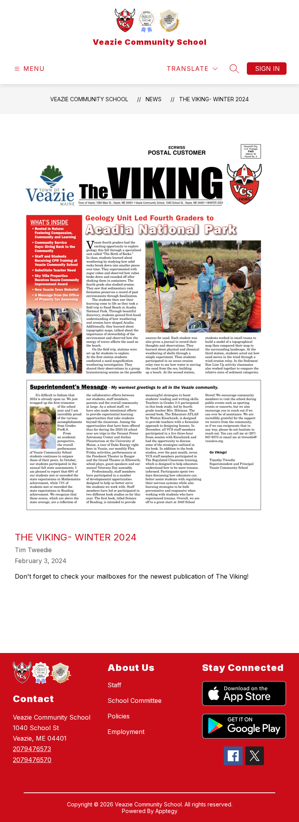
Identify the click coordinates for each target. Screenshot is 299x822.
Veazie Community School (89, 99)
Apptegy (166, 811)
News (154, 99)
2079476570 (32, 760)
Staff (114, 685)
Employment (125, 732)
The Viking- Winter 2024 (214, 99)
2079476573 (32, 749)
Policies (118, 716)
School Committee (134, 700)
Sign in (267, 68)
